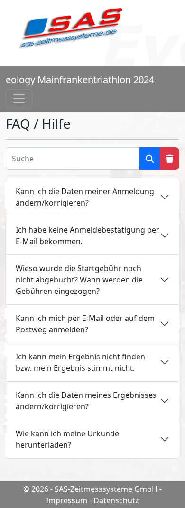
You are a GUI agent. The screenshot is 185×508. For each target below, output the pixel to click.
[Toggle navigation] (19, 98)
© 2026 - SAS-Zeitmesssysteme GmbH (90, 489)
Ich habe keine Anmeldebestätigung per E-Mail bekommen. (87, 235)
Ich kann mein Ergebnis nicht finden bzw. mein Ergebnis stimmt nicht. (80, 362)
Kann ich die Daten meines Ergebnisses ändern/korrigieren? (86, 401)
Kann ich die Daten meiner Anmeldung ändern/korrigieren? (85, 197)
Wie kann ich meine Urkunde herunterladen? (67, 439)
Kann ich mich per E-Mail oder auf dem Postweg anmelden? (85, 324)
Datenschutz (116, 500)
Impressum (66, 500)
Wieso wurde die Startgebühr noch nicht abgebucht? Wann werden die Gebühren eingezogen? (79, 279)
